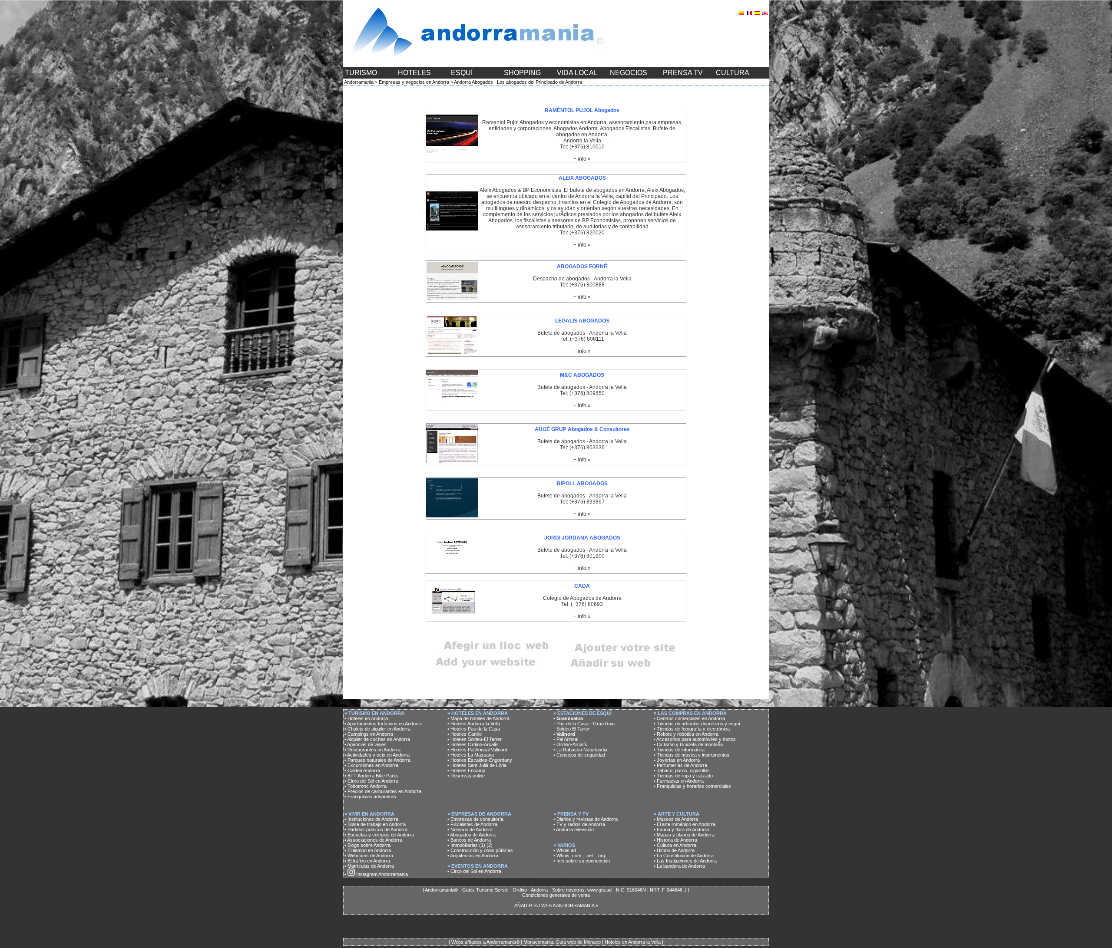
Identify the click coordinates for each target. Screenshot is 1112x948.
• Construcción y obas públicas (480, 850)
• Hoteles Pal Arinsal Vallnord (477, 749)
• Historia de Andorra (675, 840)
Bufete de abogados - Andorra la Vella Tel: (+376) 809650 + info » (582, 390)
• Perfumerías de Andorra (680, 765)
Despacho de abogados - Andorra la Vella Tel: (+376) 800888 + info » (582, 281)
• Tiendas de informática (679, 749)
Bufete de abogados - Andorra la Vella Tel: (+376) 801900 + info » (582, 553)
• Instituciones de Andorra (371, 819)
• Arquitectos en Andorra (472, 855)
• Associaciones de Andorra (373, 840)
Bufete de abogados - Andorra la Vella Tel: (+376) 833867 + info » (582, 499)
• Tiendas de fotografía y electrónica (692, 728)
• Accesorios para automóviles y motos (695, 739)
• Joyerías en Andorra (677, 760)
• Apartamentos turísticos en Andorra (383, 723)
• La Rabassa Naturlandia (580, 749)
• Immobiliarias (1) (466, 845)
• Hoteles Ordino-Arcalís (473, 744)
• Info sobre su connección (581, 860)
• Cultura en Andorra (675, 845)
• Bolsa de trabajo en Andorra (375, 824)
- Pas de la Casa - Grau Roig (584, 723)
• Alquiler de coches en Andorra (377, 739)
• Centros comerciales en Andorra (689, 718)
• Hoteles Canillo (464, 734)
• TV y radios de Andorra (579, 824)
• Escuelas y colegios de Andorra (379, 834)
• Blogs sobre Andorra (367, 845)
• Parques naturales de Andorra (377, 760)
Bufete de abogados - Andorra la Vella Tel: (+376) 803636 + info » (582, 444)
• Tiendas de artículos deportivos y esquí (697, 723)
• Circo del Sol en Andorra (371, 780)
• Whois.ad (564, 850)
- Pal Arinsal (565, 739)
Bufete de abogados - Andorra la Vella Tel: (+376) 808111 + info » (582, 336)
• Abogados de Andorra (471, 834)
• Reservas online (466, 775)
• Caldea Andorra (362, 770)
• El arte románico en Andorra (684, 824)
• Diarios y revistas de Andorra (585, 819)
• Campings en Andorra (368, 734)
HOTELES (414, 72)
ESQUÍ (462, 72)
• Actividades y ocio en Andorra (377, 754)
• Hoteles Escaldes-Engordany (479, 760)
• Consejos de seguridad (579, 754)
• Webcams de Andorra (368, 855)
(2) (489, 845)
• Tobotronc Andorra (365, 786)
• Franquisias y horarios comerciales (692, 786)
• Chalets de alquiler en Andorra (377, 728)
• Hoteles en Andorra (366, 718)
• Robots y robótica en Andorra (686, 734)
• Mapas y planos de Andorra (684, 834)
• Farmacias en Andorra (679, 780)
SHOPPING (522, 72)
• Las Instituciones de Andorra (685, 860)
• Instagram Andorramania (376, 874)
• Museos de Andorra (676, 819)
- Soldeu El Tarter (571, 728)
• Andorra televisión (573, 829)
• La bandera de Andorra (679, 866)
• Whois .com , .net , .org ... (581, 855)
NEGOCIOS (628, 72)
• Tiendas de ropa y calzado (683, 775)
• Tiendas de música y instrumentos (691, 754)
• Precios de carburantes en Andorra (382, 791)
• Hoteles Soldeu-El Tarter (474, 739)
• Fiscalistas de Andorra (472, 824)
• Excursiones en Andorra (371, 765)
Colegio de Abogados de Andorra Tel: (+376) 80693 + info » (582, 601)
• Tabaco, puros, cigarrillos (682, 770)
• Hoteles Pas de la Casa (473, 728)
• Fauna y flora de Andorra (681, 829)
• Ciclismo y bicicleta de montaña (688, 744)
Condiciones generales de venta (556, 895)
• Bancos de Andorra (469, 840)
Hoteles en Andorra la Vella (633, 942)
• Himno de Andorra (674, 850)
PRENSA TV (683, 72)
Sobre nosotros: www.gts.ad (582, 889)
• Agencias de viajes (365, 744)
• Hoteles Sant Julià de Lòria (476, 765)
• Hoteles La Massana (470, 754)
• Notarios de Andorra (470, 829)
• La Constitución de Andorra (684, 855)
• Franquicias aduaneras (370, 796)
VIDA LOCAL (577, 72)
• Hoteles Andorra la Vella (473, 723)
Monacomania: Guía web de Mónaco (562, 942)
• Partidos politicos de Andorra (375, 829)
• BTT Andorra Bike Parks (371, 775)
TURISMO (361, 72)
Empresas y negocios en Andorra (414, 82)
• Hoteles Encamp (466, 770)
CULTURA (732, 72)
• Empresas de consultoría (475, 819)
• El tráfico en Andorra (367, 860)
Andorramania (359, 82)
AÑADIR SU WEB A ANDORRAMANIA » (556, 905)
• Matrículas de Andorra (369, 866)
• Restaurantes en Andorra (372, 749)
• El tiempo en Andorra (367, 850)
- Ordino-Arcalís (570, 744)
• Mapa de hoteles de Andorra (478, 718)
